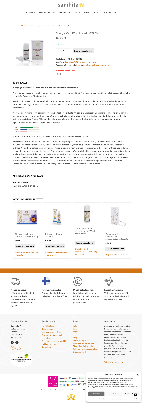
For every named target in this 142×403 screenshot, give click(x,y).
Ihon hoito (34, 252)
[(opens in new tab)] (16, 347)
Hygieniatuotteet (22, 252)
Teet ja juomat (48, 329)
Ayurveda (64, 13)
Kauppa (30, 13)
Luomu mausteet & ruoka (53, 332)
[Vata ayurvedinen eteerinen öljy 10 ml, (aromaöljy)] (87, 230)
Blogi (96, 13)
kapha (79, 65)
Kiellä (114, 394)
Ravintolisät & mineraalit (52, 335)
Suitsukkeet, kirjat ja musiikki (54, 341)
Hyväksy (96, 394)
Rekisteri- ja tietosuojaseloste (118, 399)
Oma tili (107, 13)
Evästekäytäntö (104, 399)
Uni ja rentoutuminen (51, 344)
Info (76, 13)
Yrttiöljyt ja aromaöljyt (40, 26)
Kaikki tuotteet (48, 326)
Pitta (75, 329)
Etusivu (18, 26)
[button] (138, 374)
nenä (85, 65)
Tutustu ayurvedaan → (113, 362)
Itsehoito (25, 26)
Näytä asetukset (130, 394)
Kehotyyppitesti (47, 13)
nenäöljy (93, 65)
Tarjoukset (46, 347)
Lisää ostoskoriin (83, 51)
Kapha (75, 332)
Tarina (87, 13)
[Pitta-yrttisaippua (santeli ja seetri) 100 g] (27, 230)
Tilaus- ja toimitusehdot (83, 346)
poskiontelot (104, 65)
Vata (75, 326)
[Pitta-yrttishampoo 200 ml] (57, 230)
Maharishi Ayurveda (81, 341)
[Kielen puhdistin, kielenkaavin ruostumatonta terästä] (117, 230)
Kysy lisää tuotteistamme (83, 343)
